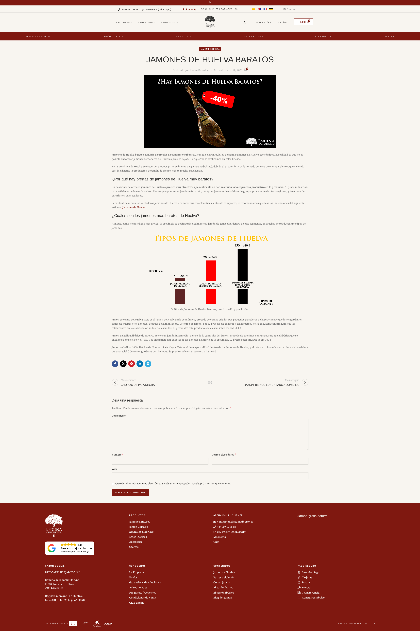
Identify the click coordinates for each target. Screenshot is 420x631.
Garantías (263, 22)
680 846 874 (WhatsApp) (158, 9)
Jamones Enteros (38, 36)
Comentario (120, 415)
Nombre (117, 454)
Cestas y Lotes (253, 36)
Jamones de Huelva (133, 207)
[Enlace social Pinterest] (131, 363)
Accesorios (323, 36)
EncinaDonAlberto (201, 70)
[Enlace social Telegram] (148, 363)
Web (114, 469)
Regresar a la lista (210, 382)
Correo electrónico (224, 454)
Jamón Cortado (113, 36)
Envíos (283, 22)
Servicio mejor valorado (76, 548)
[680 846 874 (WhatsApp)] (142, 9)
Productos (124, 22)
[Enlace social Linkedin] (139, 363)
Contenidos (169, 22)
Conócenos (146, 22)
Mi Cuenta (289, 9)
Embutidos (183, 36)
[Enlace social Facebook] (115, 363)
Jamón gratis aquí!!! (312, 516)
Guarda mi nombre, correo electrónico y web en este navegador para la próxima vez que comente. (173, 483)
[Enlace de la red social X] (123, 363)
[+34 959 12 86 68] (119, 9)
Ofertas (388, 36)
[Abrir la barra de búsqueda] (244, 21)
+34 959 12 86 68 (130, 9)
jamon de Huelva (210, 49)
